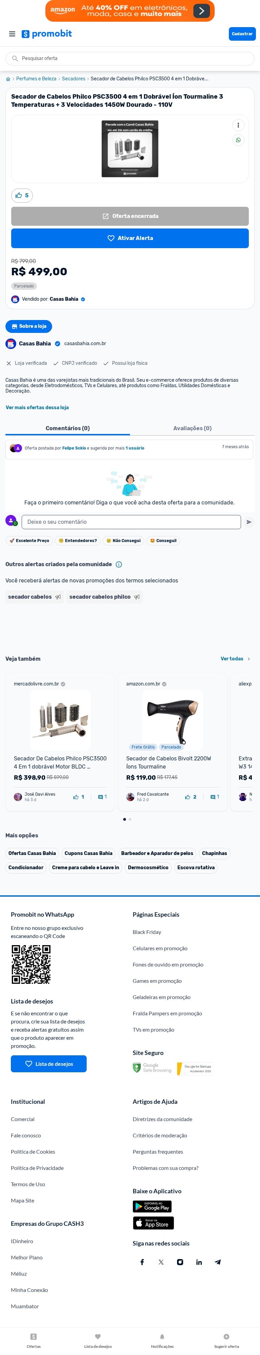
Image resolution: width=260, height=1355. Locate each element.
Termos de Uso (28, 1184)
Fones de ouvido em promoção (168, 964)
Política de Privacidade (37, 1167)
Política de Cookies (33, 1151)
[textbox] (131, 522)
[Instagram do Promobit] (180, 1262)
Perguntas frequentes (158, 1151)
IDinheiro (22, 1241)
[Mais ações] (238, 125)
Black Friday (147, 932)
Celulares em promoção (160, 948)
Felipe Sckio (74, 448)
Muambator (25, 1306)
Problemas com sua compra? (165, 1167)
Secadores (73, 79)
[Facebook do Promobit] (142, 1262)
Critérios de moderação (160, 1135)
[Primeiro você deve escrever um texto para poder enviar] (249, 522)
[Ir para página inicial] (10, 79)
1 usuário (135, 448)
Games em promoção (157, 980)
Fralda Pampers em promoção (167, 1013)
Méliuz (19, 1273)
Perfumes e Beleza (36, 79)
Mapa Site (22, 1200)
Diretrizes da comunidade (162, 1119)
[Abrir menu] (12, 34)
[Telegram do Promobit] (218, 1262)
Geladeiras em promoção (162, 997)
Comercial (23, 1119)
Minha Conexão (29, 1290)
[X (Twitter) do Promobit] (161, 1262)
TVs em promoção (153, 1029)
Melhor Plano (27, 1257)
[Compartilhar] (238, 140)
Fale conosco (26, 1135)
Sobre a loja (32, 326)
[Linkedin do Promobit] (199, 1262)
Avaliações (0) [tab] (192, 428)
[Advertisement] (130, 627)
